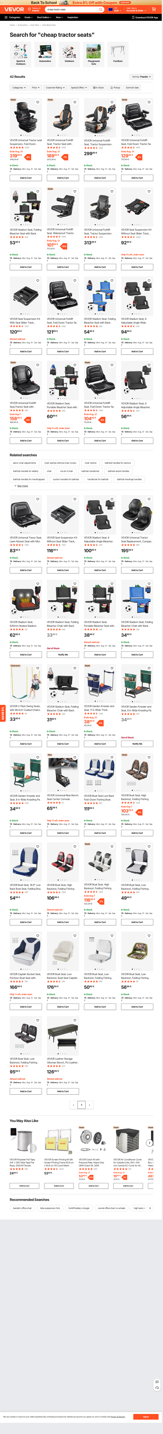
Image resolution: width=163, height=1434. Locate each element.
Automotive (22, 25)
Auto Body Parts (49, 25)
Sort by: (136, 76)
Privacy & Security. (118, 1417)
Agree (146, 1417)
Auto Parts (34, 25)
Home (12, 25)
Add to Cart (26, 177)
